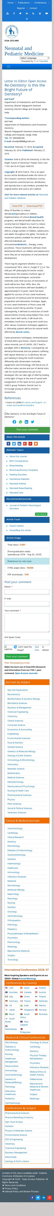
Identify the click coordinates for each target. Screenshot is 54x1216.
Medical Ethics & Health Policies (38, 1073)
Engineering (13, 734)
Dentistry (11, 841)
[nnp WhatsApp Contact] (27, 19)
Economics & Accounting (19, 729)
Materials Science (15, 768)
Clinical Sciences (15, 720)
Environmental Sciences (18, 738)
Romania (42, 1014)
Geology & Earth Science (19, 755)
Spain (26, 988)
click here (37, 648)
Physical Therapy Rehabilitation (38, 1057)
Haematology (14, 863)
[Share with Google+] (25, 444)
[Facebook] (32, 1197)
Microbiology (13, 885)
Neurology (12, 898)
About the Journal (18, 456)
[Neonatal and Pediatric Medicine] (11, 31)
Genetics (11, 859)
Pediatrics (12, 929)
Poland (42, 988)
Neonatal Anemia (18, 483)
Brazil (11, 1014)
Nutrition (11, 907)
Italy (10, 996)
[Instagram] (49, 1197)
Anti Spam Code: (12, 637)
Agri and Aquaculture (17, 690)
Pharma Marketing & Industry (19, 1117)
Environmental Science (16, 1135)
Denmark (43, 1001)
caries (13, 213)
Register (21, 8)
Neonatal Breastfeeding (21, 488)
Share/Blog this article (20, 530)
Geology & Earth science (17, 1161)
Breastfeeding (16, 465)
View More (40, 514)
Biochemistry (13, 694)
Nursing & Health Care (18, 790)
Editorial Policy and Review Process (21, 1191)
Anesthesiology (15, 828)
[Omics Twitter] (20, 13)
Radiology (12, 946)
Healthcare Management (11, 1060)
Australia (12, 992)
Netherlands (11, 1029)
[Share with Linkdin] (19, 444)
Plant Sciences (14, 804)
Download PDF (34, 206)
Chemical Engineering (17, 712)
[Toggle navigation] (8, 66)
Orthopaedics (14, 920)
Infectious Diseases (16, 876)
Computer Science (16, 725)
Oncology (12, 911)
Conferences (40, 2)
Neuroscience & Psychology (21, 786)
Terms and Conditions (15, 1185)
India (26, 1005)
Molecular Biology (16, 889)
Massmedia (10, 1157)
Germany (13, 1001)
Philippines (25, 1032)
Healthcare (12, 868)
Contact (33, 8)
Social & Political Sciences (19, 808)
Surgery (11, 955)
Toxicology (12, 959)
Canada (27, 992)
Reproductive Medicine (18, 951)
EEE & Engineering (14, 1139)
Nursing (11, 903)
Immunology (13, 872)
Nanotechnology (15, 782)
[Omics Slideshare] (40, 13)
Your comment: (12, 610)
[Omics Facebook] (14, 13)
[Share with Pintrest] (30, 444)
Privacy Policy (11, 1188)
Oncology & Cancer (39, 1042)
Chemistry (12, 716)
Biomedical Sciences (17, 703)
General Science (15, 747)
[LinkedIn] (43, 1197)
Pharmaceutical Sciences (19, 795)
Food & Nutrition (15, 742)
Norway (42, 1009)
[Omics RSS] (33, 13)
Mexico (42, 1005)
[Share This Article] (14, 421)
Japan (11, 1009)
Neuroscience (11, 1066)
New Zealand (24, 1023)
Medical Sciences (15, 777)
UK (10, 1005)
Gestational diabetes (19, 479)
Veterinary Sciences (16, 812)
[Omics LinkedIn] (27, 13)
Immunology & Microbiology (21, 760)
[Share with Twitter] (14, 444)
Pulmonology (13, 942)
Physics (11, 799)
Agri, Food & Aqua (14, 1122)
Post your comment (27, 429)
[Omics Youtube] (46, 13)
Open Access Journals (26, 673)
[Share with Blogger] (36, 444)
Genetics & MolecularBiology (13, 1081)
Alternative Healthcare (10, 1092)
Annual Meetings (27, 978)
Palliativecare (36, 1079)
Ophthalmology (15, 916)
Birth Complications (19, 461)
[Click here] (7, 13)
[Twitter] (38, 1197)
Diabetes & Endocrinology (19, 850)
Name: (8, 586)
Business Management (16, 1152)
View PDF (17, 206)
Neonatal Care (16, 492)
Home (10, 2)
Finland (42, 996)
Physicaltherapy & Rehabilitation (22, 933)
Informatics (12, 764)
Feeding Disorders (18, 474)
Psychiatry (12, 937)
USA (10, 988)
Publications (24, 2)
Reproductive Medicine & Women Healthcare (39, 1086)
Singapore (28, 1009)
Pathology (12, 924)
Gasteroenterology (16, 855)
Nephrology (13, 894)
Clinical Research (15, 837)
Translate (43, 61)
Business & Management (19, 707)
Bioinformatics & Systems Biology (23, 699)
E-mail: (7, 598)
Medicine (11, 881)
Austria (42, 992)
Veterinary (10, 1144)
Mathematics (13, 773)
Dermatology (13, 846)
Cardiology (12, 833)
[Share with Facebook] (8, 444)
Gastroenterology (13, 1075)
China (26, 996)
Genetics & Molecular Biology (21, 751)
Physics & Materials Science (18, 1130)
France (27, 1001)
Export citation (17, 526)
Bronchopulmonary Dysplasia (24, 470)
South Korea (10, 1020)
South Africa (25, 1016)
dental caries (22, 332)
